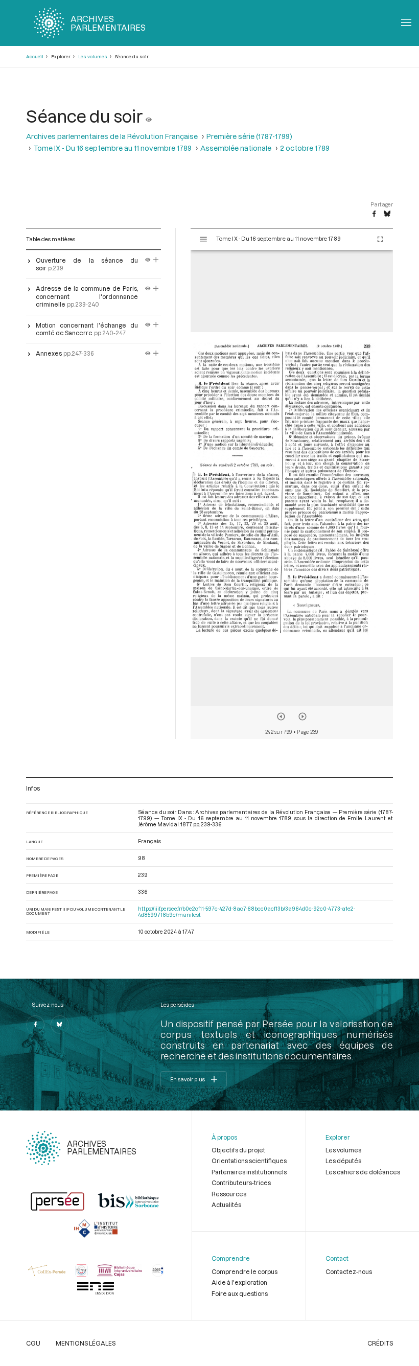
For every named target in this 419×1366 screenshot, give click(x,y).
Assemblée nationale (235, 148)
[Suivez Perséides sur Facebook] (35, 1024)
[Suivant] (302, 716)
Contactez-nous (348, 1271)
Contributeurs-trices (241, 1182)
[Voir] (149, 116)
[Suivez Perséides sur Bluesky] (60, 1024)
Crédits (380, 1343)
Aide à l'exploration (239, 1282)
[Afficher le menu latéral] (203, 239)
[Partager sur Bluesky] (387, 214)
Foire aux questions (240, 1293)
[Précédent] (281, 716)
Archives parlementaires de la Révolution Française (112, 136)
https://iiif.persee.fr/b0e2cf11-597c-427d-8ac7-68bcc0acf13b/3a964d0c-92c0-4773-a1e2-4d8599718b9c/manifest (246, 912)
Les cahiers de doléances (362, 1171)
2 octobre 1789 (305, 148)
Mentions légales (85, 1343)
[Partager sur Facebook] (374, 214)
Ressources (229, 1193)
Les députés (343, 1160)
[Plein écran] (380, 239)
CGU (33, 1343)
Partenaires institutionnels (249, 1171)
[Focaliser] (156, 260)
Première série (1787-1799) (249, 136)
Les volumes (92, 56)
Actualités (226, 1204)
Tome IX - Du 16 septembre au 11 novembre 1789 (112, 148)
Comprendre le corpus (244, 1271)
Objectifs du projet (238, 1149)
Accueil (34, 56)
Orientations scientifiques (249, 1160)
